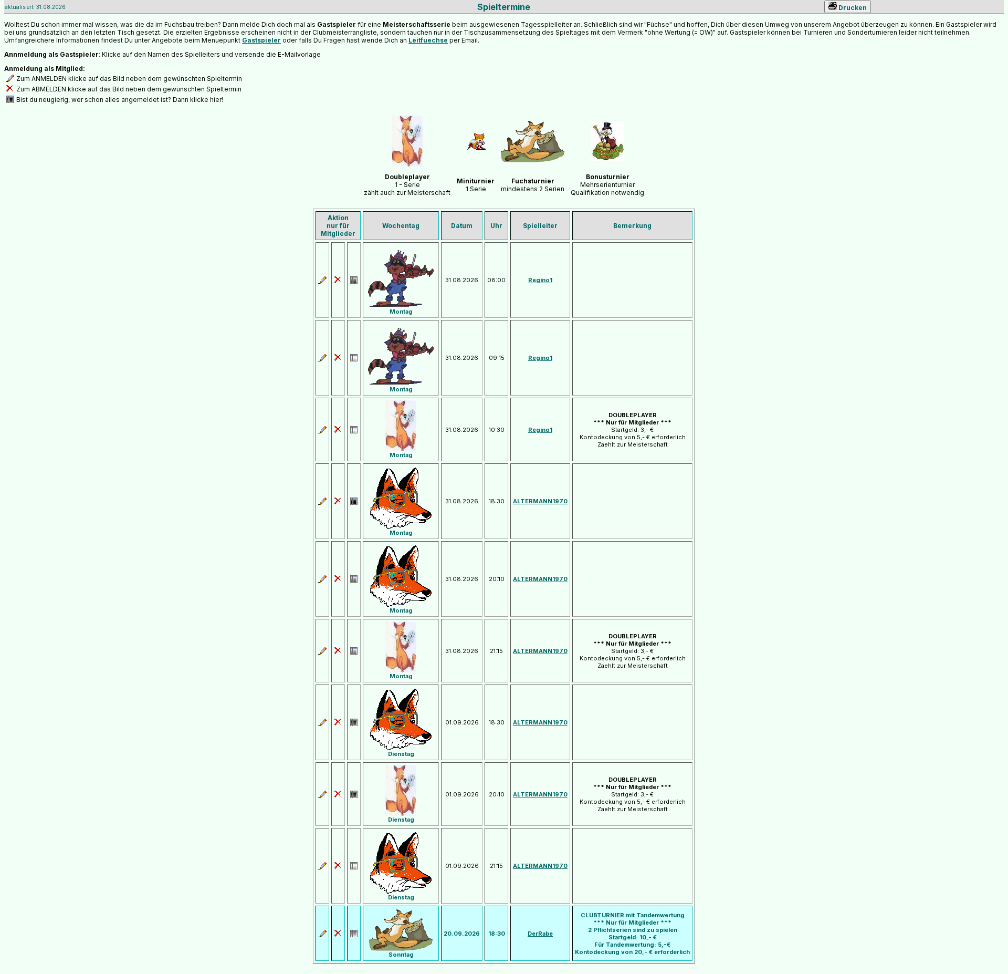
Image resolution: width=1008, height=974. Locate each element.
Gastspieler (261, 40)
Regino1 (540, 280)
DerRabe (540, 933)
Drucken (852, 8)
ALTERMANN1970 (540, 501)
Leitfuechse (428, 40)
